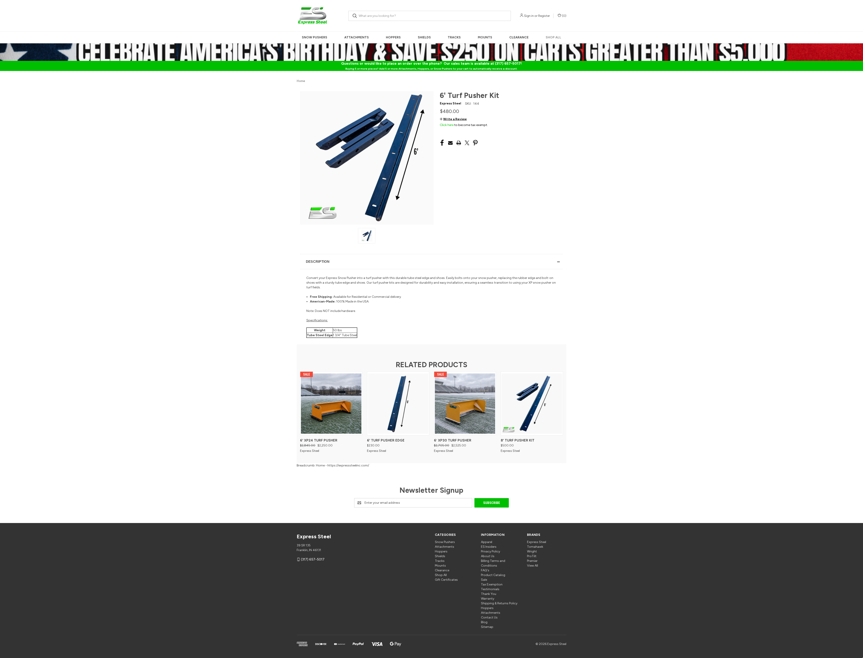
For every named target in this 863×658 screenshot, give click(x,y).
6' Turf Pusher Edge (386, 440)
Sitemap (487, 627)
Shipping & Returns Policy (499, 603)
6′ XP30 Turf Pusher (452, 440)
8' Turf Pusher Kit (517, 440)
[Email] (450, 143)
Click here (447, 125)
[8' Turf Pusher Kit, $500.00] (532, 403)
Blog (484, 622)
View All (532, 565)
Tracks (454, 37)
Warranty (487, 599)
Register (544, 16)
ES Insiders (488, 547)
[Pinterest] (475, 143)
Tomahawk (535, 547)
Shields (424, 37)
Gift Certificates (446, 580)
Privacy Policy (490, 551)
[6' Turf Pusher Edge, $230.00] (398, 403)
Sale (484, 580)
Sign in (529, 16)
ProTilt (531, 556)
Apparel (486, 542)
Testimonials (490, 589)
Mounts (485, 37)
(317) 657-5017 (313, 559)
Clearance (519, 37)
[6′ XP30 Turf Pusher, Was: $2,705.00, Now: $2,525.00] (465, 403)
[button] (453, 119)
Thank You (488, 594)
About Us (487, 556)
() (563, 16)
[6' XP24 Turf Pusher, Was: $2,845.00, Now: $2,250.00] (331, 403)
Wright (532, 551)
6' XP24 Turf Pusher (318, 440)
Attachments (356, 37)
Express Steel (536, 542)
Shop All (553, 37)
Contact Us (489, 617)
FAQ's (485, 570)
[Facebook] (442, 143)
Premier (532, 561)
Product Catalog (493, 575)
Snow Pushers (314, 37)
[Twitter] (467, 143)
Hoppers (393, 37)
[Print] (458, 143)
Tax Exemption (492, 584)
